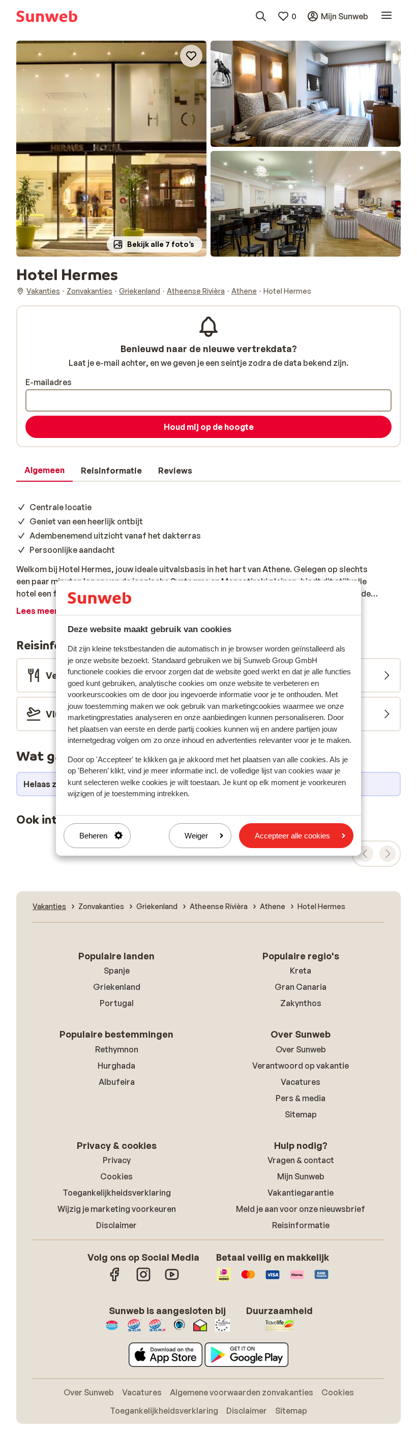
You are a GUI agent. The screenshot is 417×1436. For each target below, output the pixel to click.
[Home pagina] (46, 16)
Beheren (93, 835)
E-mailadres (48, 382)
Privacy (117, 1160)
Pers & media (300, 1098)
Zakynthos (300, 1003)
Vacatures (300, 1082)
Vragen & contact (300, 1160)
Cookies (116, 1176)
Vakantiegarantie (300, 1193)
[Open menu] (386, 16)
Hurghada (116, 1065)
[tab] (44, 470)
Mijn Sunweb (300, 1176)
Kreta (300, 970)
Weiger (196, 835)
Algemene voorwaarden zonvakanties (241, 1392)
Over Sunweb (301, 1049)
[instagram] (143, 1279)
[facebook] (115, 1279)
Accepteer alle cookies (292, 835)
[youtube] (172, 1279)
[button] (111, 149)
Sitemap (301, 1114)
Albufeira (117, 1082)
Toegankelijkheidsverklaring (117, 1193)
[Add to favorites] (191, 56)
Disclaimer (116, 1225)
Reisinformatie (301, 1225)
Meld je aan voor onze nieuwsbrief (300, 1209)
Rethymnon (116, 1049)
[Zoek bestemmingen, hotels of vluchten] (261, 16)
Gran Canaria (300, 987)
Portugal (117, 1003)
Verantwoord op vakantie (300, 1065)
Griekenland (116, 987)
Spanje (117, 970)
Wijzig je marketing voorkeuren (116, 1209)
